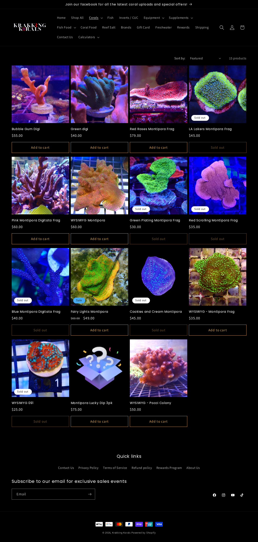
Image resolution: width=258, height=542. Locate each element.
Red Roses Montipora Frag (152, 129)
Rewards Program (169, 467)
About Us (193, 467)
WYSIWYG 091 (23, 403)
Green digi (79, 129)
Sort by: (179, 58)
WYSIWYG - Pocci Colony (150, 403)
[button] (95, 18)
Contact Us (66, 467)
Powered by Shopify (143, 532)
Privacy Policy (88, 467)
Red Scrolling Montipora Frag (213, 220)
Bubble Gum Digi (26, 129)
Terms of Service (115, 467)
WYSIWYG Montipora (88, 220)
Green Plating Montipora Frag (155, 220)
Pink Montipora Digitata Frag (36, 220)
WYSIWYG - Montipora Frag (211, 312)
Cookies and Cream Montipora (156, 312)
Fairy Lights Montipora (89, 312)
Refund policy (142, 467)
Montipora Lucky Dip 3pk (92, 403)
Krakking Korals (121, 532)
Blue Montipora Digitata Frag (36, 312)
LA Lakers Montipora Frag (210, 129)
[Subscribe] (90, 494)
